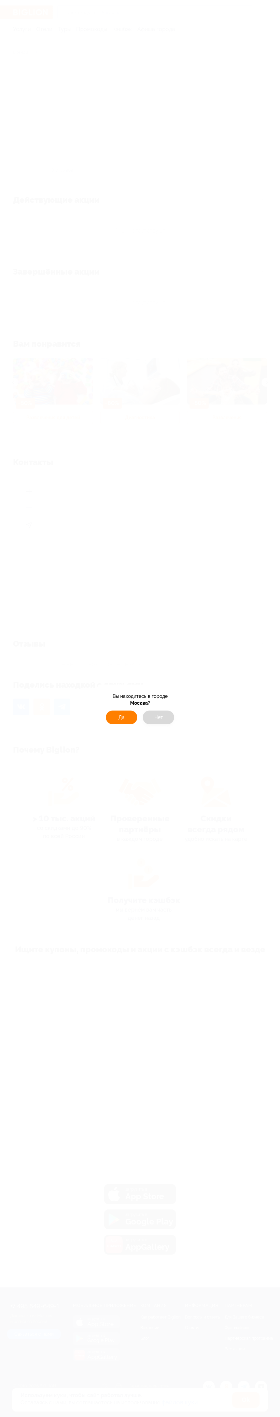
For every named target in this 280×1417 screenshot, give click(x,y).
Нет (158, 717)
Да (121, 717)
